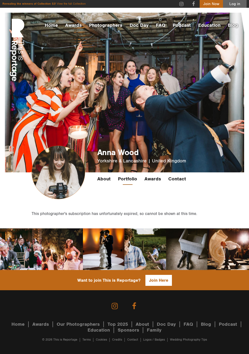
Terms (86, 340)
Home (51, 25)
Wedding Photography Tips (188, 340)
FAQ (160, 25)
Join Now (211, 4)
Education (209, 25)
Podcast (182, 25)
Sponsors (128, 330)
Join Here (158, 280)
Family (154, 330)
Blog (233, 25)
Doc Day (139, 25)
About (104, 179)
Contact (177, 179)
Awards (73, 25)
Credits (117, 340)
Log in (234, 4)
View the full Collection (71, 4)
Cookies (101, 340)
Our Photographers (78, 324)
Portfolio (127, 179)
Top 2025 (117, 324)
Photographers (105, 25)
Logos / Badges (154, 340)
